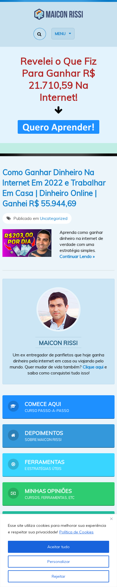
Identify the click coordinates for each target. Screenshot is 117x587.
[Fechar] (111, 518)
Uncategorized (53, 218)
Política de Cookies (76, 532)
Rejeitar (58, 576)
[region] (58, 550)
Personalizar (58, 561)
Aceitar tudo (58, 546)
